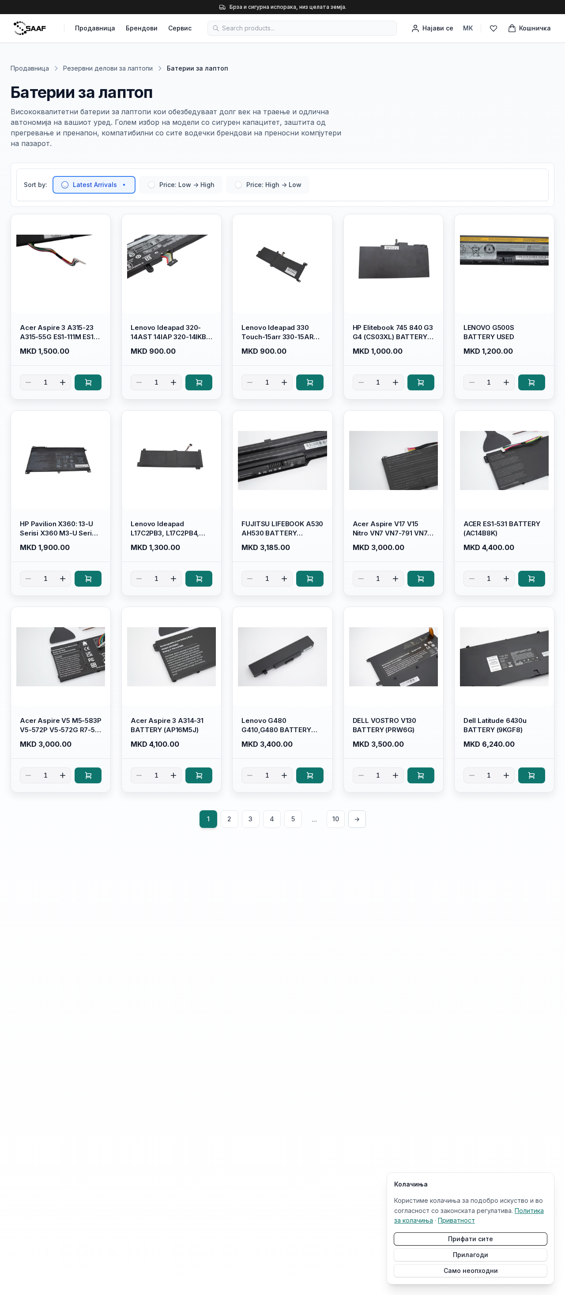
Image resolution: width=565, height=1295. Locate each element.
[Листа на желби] (493, 28)
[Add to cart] (88, 382)
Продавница (95, 28)
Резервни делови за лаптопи (108, 68)
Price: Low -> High (187, 184)
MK (468, 28)
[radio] (64, 184)
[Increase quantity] (63, 382)
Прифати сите (470, 1239)
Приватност (456, 1220)
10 (335, 819)
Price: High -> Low (273, 184)
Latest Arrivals (95, 184)
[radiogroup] (181, 185)
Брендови (142, 28)
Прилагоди (470, 1254)
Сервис (180, 28)
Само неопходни (471, 1270)
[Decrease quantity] (28, 382)
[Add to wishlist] (100, 225)
